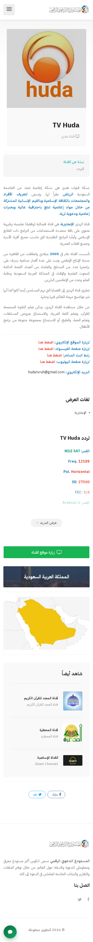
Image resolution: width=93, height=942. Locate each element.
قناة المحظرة (49, 730)
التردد (80, 169)
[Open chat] (10, 931)
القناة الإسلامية (47, 757)
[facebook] (88, 899)
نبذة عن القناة (73, 162)
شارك (55, 794)
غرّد (35, 794)
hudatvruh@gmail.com (46, 372)
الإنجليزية (80, 412)
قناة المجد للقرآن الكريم (41, 698)
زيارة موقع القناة (43, 552)
